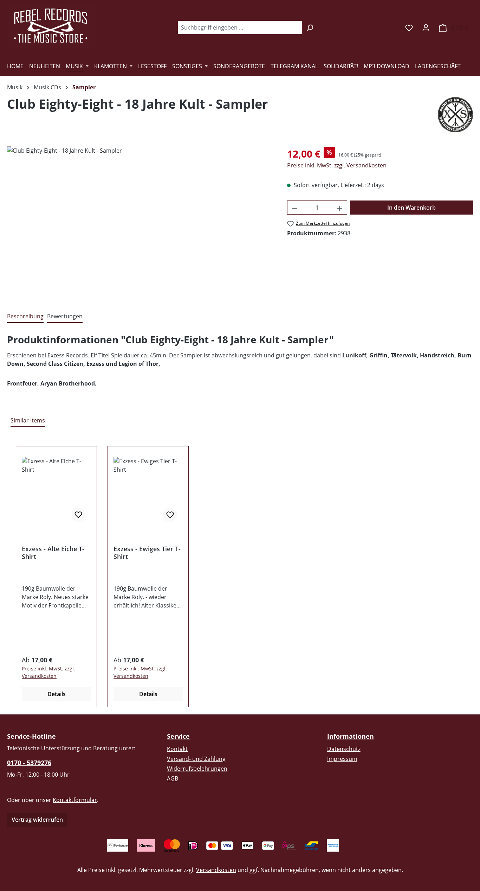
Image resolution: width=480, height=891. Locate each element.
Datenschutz (344, 749)
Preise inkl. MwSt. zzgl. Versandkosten (337, 165)
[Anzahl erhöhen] (339, 208)
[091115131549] (140, 222)
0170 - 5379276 (29, 762)
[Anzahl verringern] (294, 208)
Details (56, 694)
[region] (140, 222)
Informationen (350, 736)
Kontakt (177, 749)
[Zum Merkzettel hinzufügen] (78, 515)
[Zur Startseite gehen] (51, 26)
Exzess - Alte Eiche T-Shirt (53, 552)
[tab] (25, 316)
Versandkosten (216, 870)
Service (178, 736)
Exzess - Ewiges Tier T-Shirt (147, 552)
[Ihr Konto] (425, 27)
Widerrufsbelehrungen (197, 768)
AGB (172, 778)
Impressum (342, 759)
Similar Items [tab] (28, 420)
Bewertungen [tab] (65, 316)
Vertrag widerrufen (37, 819)
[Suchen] (309, 27)
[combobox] (239, 27)
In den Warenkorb (411, 207)
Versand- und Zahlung (196, 759)
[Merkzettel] (409, 27)
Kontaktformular (75, 800)
